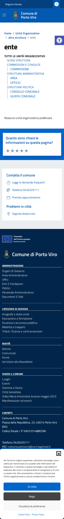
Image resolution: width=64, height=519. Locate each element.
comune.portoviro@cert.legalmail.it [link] (29, 447)
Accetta (32, 487)
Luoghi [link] (6, 379)
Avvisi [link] (5, 357)
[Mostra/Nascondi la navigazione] (4, 15)
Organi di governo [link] (13, 271)
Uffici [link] (5, 279)
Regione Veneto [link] (13, 4)
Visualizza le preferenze (32, 506)
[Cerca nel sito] (54, 15)
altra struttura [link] (18, 60)
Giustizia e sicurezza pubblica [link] (19, 323)
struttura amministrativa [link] (25, 73)
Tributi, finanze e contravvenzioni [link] (22, 331)
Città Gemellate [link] (11, 392)
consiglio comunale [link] (24, 91)
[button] (58, 453)
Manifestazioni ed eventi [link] (17, 400)
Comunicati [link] (9, 353)
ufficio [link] (15, 82)
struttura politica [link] (20, 87)
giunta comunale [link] (22, 96)
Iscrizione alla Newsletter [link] (17, 362)
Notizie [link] (6, 349)
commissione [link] (19, 69)
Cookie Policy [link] (24, 514)
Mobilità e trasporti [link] (13, 327)
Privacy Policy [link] (38, 514)
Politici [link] (6, 288)
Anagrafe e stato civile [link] (15, 314)
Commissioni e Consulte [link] (24, 65)
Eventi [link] (6, 383)
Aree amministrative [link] (14, 275)
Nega (32, 496)
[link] (59, 40)
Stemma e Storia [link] (12, 388)
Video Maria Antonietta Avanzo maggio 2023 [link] (29, 396)
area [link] (13, 78)
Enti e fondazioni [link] (12, 284)
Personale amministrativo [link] (18, 292)
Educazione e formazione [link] (17, 318)
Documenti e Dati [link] (12, 297)
